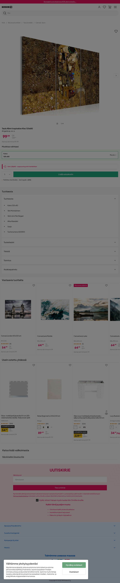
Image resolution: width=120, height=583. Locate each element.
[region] (46, 569)
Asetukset (74, 572)
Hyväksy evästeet (74, 565)
